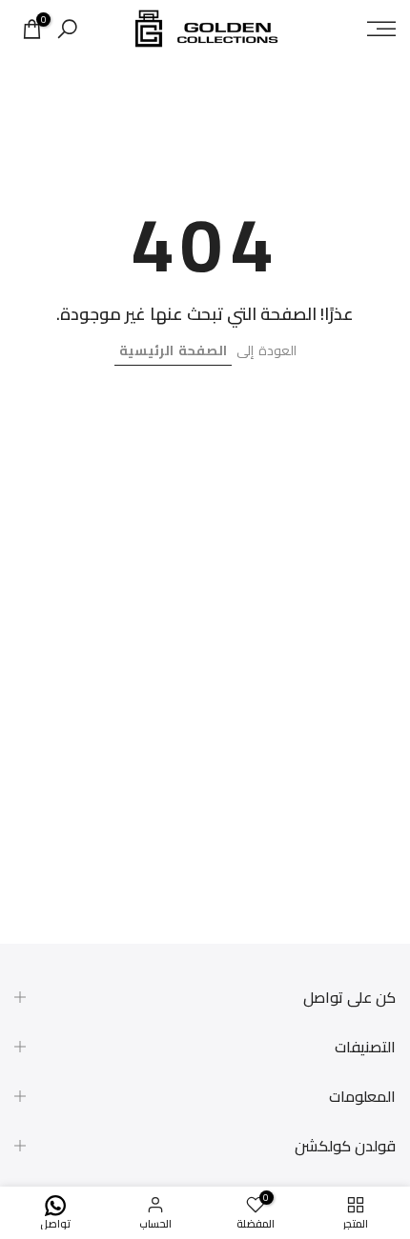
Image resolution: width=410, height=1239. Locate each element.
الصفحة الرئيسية (173, 350)
